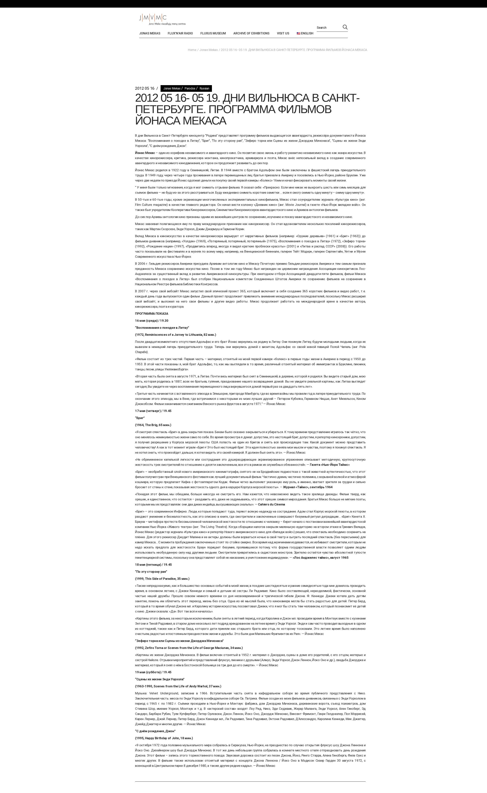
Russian (204, 88)
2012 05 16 (144, 88)
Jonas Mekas (208, 50)
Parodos (190, 88)
